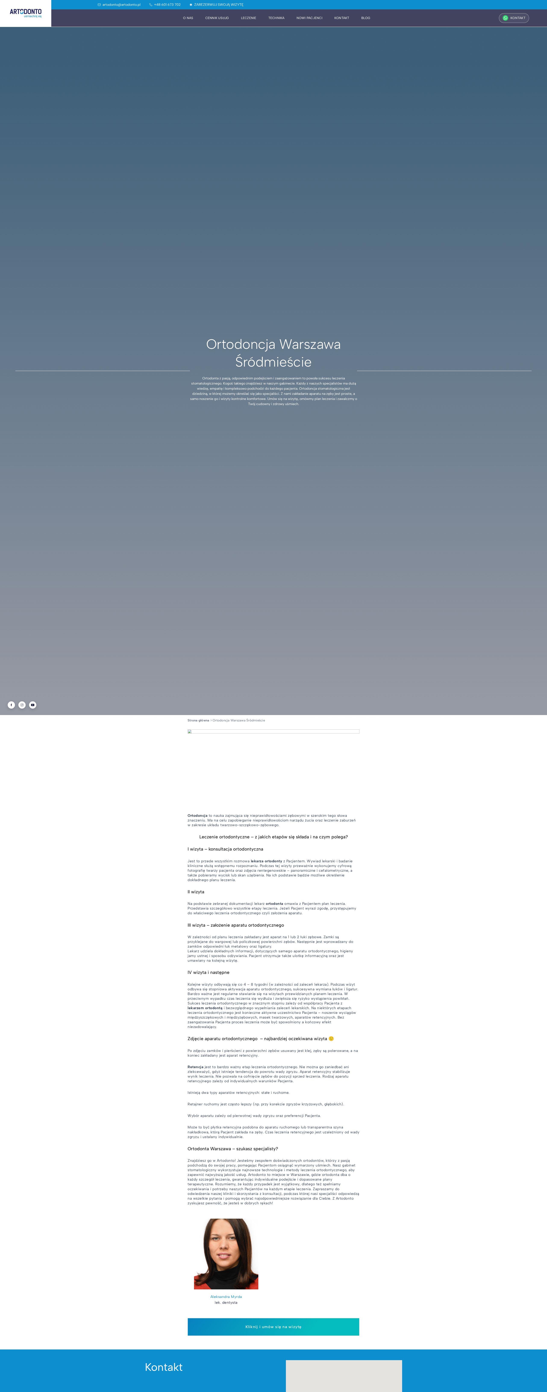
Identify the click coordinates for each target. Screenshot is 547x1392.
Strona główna (198, 720)
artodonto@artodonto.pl (122, 5)
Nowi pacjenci (309, 18)
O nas (188, 18)
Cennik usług (217, 18)
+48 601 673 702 (167, 5)
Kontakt (341, 18)
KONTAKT (517, 18)
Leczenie (248, 18)
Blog (366, 18)
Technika (276, 18)
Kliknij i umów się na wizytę (274, 1326)
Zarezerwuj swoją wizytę (219, 5)
